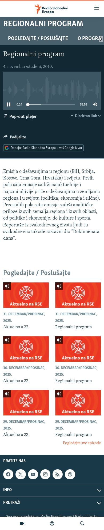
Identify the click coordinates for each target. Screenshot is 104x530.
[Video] (22, 523)
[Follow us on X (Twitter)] (20, 474)
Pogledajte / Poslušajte (38, 38)
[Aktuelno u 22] (26, 295)
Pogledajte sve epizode (82, 443)
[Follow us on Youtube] (33, 474)
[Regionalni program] (78, 295)
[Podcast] (52, 523)
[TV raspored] (70, 474)
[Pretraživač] (82, 523)
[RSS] (58, 474)
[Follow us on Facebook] (8, 474)
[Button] (14, 138)
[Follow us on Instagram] (45, 474)
